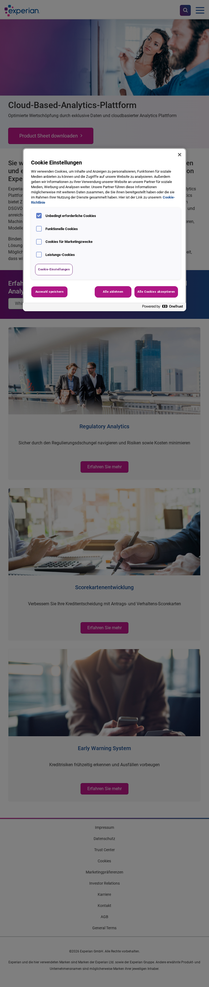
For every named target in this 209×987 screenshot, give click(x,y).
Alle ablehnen (113, 292)
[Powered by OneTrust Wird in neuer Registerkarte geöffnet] (162, 307)
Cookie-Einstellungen (54, 269)
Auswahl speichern (49, 292)
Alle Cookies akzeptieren (156, 292)
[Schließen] (180, 155)
